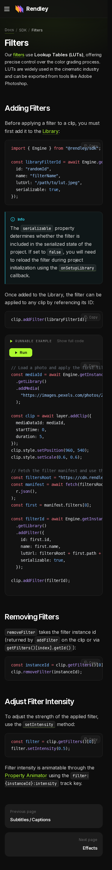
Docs (9, 30)
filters (18, 54)
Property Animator (26, 775)
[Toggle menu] (7, 9)
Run (23, 352)
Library (50, 131)
